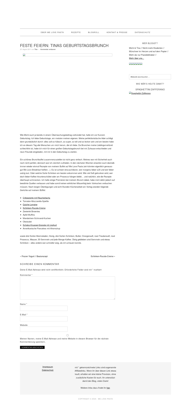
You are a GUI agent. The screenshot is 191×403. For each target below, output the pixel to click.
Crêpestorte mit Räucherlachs (36, 197)
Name (23, 304)
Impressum (48, 366)
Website (24, 325)
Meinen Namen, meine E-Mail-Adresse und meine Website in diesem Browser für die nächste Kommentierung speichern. (64, 340)
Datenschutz (48, 369)
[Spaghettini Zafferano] (150, 93)
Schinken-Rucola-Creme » (103, 256)
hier (108, 387)
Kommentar (26, 275)
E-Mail (23, 314)
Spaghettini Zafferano (150, 89)
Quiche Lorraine (30, 204)
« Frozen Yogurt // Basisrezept (34, 256)
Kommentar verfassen (48, 49)
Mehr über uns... (136, 58)
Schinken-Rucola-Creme (34, 207)
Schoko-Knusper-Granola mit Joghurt (40, 225)
